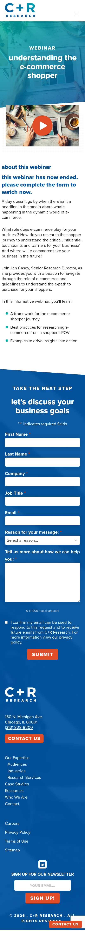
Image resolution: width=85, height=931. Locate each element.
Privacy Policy (17, 832)
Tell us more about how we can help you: (42, 555)
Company (16, 473)
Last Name (17, 454)
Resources (14, 790)
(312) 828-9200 (19, 727)
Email (12, 512)
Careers (12, 823)
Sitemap (12, 850)
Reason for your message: (33, 532)
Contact (12, 804)
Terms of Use (16, 841)
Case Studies (17, 784)
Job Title (15, 493)
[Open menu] (76, 14)
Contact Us (24, 738)
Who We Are (16, 797)
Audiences (17, 764)
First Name (18, 434)
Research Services (24, 777)
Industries (16, 771)
